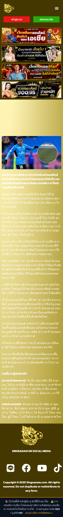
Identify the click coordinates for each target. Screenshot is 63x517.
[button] (56, 8)
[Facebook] (26, 468)
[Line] (10, 468)
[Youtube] (42, 468)
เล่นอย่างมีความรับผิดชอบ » (39, 513)
